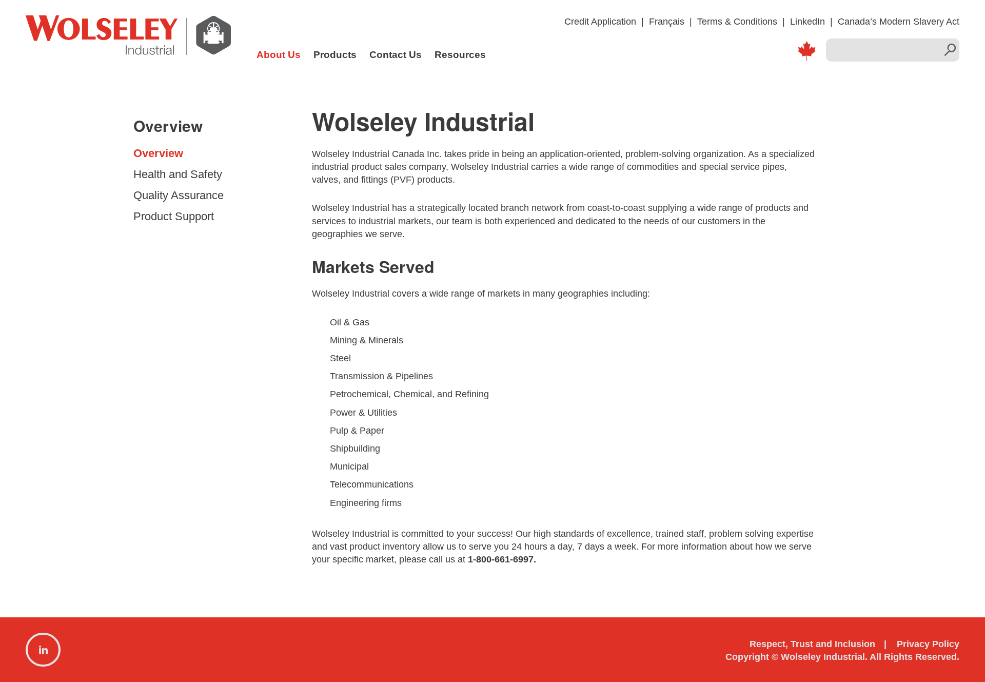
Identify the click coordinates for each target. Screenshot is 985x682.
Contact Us (395, 54)
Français (666, 21)
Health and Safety (177, 174)
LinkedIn (807, 21)
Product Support (173, 216)
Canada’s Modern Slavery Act (898, 21)
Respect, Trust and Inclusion (812, 644)
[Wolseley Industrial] (128, 40)
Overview (158, 153)
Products (335, 54)
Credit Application (600, 21)
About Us (279, 54)
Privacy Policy (928, 644)
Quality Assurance (178, 195)
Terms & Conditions (737, 21)
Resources (460, 54)
